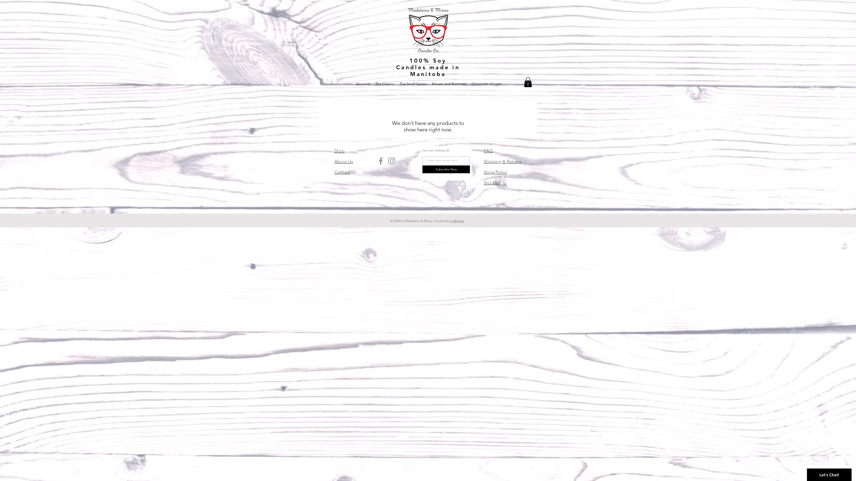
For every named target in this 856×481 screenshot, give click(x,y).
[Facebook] (380, 161)
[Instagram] (391, 161)
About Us (343, 161)
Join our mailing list (435, 150)
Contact (342, 172)
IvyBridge (457, 221)
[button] (528, 82)
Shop (339, 150)
